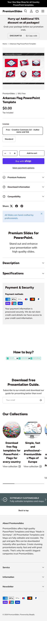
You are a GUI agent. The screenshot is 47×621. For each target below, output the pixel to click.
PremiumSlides (9, 93)
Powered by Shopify (27, 614)
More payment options (23, 167)
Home (5, 44)
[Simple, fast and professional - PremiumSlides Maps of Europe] (33, 430)
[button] (37, 11)
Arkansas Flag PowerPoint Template (23, 44)
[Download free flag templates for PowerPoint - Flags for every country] (12, 430)
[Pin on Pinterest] (21, 206)
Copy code (32, 35)
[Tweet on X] (11, 206)
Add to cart (32, 153)
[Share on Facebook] (16, 206)
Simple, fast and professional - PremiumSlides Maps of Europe (32, 452)
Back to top (24, 510)
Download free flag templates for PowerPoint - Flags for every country (12, 452)
